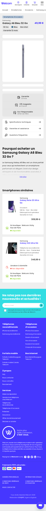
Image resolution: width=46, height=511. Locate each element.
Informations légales (33, 477)
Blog (39, 457)
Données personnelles (10, 477)
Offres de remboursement (11, 418)
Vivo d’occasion (31, 341)
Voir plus (23, 177)
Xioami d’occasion (32, 337)
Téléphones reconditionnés (10, 325)
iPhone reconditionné (9, 331)
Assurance (6, 415)
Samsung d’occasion (33, 334)
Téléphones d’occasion (31, 325)
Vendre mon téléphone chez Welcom (10, 398)
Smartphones (16, 10)
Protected (5, 412)
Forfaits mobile (10, 353)
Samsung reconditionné (11, 334)
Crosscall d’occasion (33, 347)
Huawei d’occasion (32, 344)
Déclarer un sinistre (9, 421)
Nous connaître (7, 381)
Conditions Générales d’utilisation (33, 482)
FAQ (3, 374)
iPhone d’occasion (32, 331)
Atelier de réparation (9, 394)
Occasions (29, 10)
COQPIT (21, 497)
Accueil (5, 10)
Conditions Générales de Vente (10, 482)
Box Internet (31, 353)
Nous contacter (7, 378)
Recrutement (7, 384)
